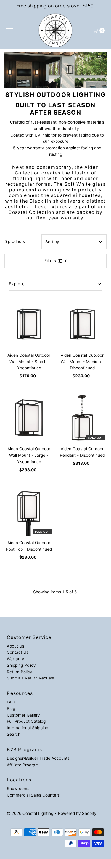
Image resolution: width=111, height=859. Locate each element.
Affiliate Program (23, 764)
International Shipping (27, 727)
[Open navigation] (9, 30)
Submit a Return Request (30, 678)
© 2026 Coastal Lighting (30, 813)
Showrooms (18, 788)
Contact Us (17, 652)
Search (13, 734)
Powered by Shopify (77, 813)
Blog (11, 708)
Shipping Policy (21, 665)
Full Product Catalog (26, 721)
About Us (15, 646)
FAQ (11, 702)
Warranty (15, 658)
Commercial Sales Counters (33, 795)
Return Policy (19, 671)
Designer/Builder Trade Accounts (38, 758)
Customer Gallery (23, 715)
